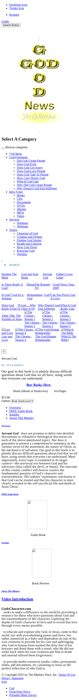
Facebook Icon (18, 4)
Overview (15, 407)
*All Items (15, 153)
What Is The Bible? (68, 338)
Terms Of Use (66, 674)
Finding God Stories (29, 240)
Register (14, 14)
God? (47, 295)
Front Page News (19, 691)
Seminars (22, 223)
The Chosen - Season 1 (32, 324)
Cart (11, 688)
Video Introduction (17, 599)
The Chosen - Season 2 (50, 324)
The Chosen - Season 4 (23, 338)
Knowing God (26, 250)
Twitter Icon (16, 8)
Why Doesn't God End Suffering (37, 188)
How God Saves (27, 247)
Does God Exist (26, 164)
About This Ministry (21, 418)
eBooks (21, 209)
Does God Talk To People (33, 174)
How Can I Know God (31, 178)
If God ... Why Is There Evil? (27, 307)
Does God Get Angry (30, 167)
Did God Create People (31, 160)
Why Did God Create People (34, 185)
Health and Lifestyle (29, 243)
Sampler (14, 414)
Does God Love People (31, 171)
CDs (19, 198)
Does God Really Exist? (10, 307)
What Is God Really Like (68, 307)
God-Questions (18, 157)
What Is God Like (28, 181)
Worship (22, 254)
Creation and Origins (29, 236)
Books (21, 195)
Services (14, 219)
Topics (13, 230)
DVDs (21, 205)
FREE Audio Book (21, 411)
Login (5, 21)
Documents (24, 202)
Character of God (27, 233)
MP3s (20, 212)
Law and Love (7, 338)
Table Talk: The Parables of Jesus (12, 317)
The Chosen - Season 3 (68, 324)
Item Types (16, 191)
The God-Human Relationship (45, 338)
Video (20, 216)
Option (6, 400)
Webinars (22, 226)
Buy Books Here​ (39, 385)
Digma (30, 284)
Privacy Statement (12, 678)
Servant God (47, 275)
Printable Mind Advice (23, 695)
